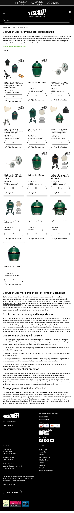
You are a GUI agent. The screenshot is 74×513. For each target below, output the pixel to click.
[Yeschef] (37, 13)
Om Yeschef (42, 452)
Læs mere (6, 50)
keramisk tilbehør (53, 361)
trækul (45, 325)
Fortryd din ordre (12, 492)
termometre (45, 329)
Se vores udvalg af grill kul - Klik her (14, 46)
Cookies (41, 462)
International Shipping (46, 470)
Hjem (4, 27)
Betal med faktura (44, 419)
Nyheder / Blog (43, 460)
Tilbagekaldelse (44, 468)
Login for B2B (43, 449)
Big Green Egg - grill (23, 27)
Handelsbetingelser (45, 457)
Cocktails (42, 465)
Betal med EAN (43, 416)
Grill (9, 27)
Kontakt (41, 455)
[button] (69, 13)
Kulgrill (14, 27)
